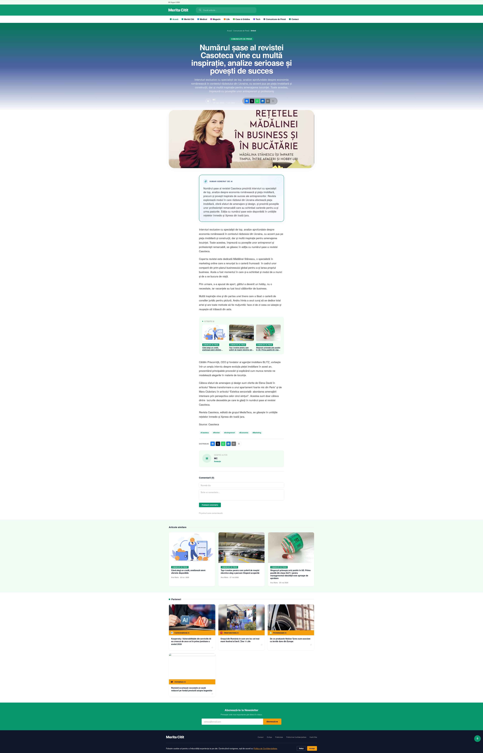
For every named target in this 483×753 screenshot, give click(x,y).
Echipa (269, 737)
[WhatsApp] (257, 101)
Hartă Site (313, 737)
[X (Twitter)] (252, 101)
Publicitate (279, 737)
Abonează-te (272, 721)
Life (228, 19)
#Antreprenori (229, 432)
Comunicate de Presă (276, 19)
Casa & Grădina (242, 19)
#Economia (243, 432)
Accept (312, 748)
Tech (258, 19)
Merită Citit (189, 19)
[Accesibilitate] (477, 738)
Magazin (216, 19)
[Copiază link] (273, 101)
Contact (295, 19)
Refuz (301, 748)
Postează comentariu (210, 505)
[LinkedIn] (262, 101)
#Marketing (257, 432)
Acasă (175, 19)
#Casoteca (205, 432)
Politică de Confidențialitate (296, 737)
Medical (203, 19)
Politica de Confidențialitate (265, 748)
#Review (216, 432)
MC (214, 99)
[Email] (268, 101)
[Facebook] (247, 101)
